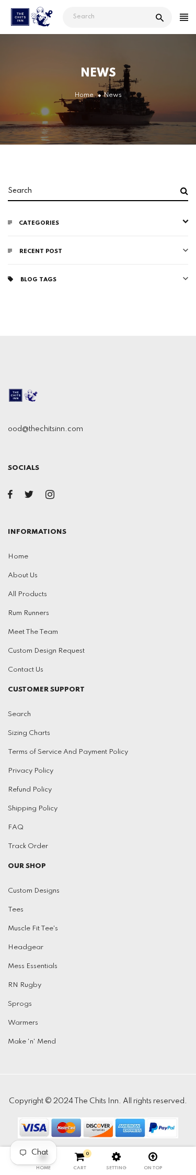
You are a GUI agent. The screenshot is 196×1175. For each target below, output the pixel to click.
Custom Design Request (46, 650)
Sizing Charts (29, 733)
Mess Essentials (32, 966)
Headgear (25, 947)
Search (19, 714)
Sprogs (20, 1004)
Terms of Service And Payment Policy (68, 752)
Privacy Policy (30, 770)
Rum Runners (28, 613)
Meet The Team (33, 632)
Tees (16, 909)
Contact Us (25, 669)
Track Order (28, 846)
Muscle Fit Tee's (33, 928)
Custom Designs (34, 890)
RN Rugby (24, 985)
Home (18, 556)
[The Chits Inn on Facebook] (10, 496)
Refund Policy (30, 789)
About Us (23, 575)
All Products (27, 594)
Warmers (23, 1022)
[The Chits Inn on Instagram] (49, 496)
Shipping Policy (32, 808)
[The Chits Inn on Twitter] (29, 496)
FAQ (16, 827)
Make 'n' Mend (32, 1041)
